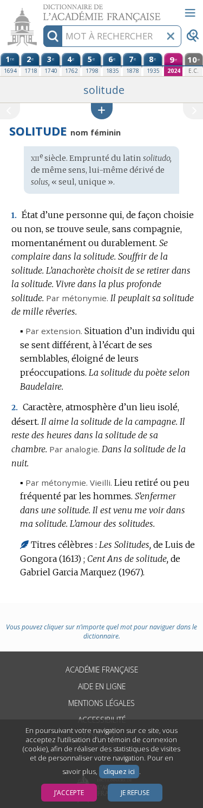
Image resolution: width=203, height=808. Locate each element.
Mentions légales (101, 703)
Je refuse (135, 792)
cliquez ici (119, 771)
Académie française (102, 669)
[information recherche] (52, 36)
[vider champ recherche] (170, 36)
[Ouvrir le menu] (190, 13)
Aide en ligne (102, 686)
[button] (102, 111)
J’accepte (69, 792)
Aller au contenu (41, 9)
